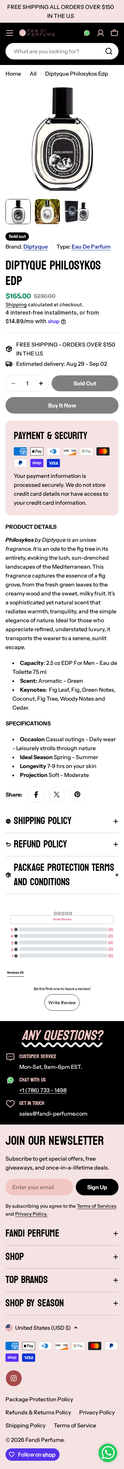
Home (13, 73)
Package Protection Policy (39, 1399)
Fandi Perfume (44, 1439)
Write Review (62, 1002)
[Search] (109, 51)
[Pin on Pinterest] (77, 794)
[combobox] (62, 51)
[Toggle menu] (10, 33)
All (33, 73)
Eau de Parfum (91, 246)
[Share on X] (57, 794)
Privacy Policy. (31, 1214)
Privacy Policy (97, 1412)
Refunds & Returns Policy (38, 1412)
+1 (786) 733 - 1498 (42, 1090)
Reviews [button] (15, 972)
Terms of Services (96, 1206)
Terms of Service (75, 1425)
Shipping (16, 305)
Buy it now (62, 405)
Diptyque (35, 246)
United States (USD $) (43, 1327)
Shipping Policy (25, 1425)
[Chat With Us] (87, 33)
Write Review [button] (62, 919)
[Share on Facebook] (36, 794)
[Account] (100, 33)
